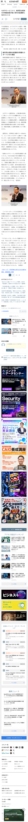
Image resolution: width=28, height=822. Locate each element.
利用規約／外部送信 (18, 761)
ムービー (16, 4)
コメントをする (10, 350)
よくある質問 (4, 764)
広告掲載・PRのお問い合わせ (13, 738)
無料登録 (24, 1)
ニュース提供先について (19, 766)
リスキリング (22, 4)
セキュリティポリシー (6, 804)
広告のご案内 (4, 779)
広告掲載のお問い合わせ (19, 793)
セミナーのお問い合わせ (7, 793)
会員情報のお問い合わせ (19, 790)
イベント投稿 (4, 782)
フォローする (24, 22)
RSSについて (17, 764)
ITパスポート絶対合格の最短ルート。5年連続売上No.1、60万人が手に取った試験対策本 (15, 357)
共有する (24, 18)
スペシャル (9, 4)
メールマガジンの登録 (6, 761)
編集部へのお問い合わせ (7, 790)
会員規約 (4, 768)
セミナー (3, 4)
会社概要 (4, 801)
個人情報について (5, 806)
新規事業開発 (6, 311)
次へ (17, 275)
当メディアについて (18, 768)
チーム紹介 (4, 777)
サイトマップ (4, 766)
